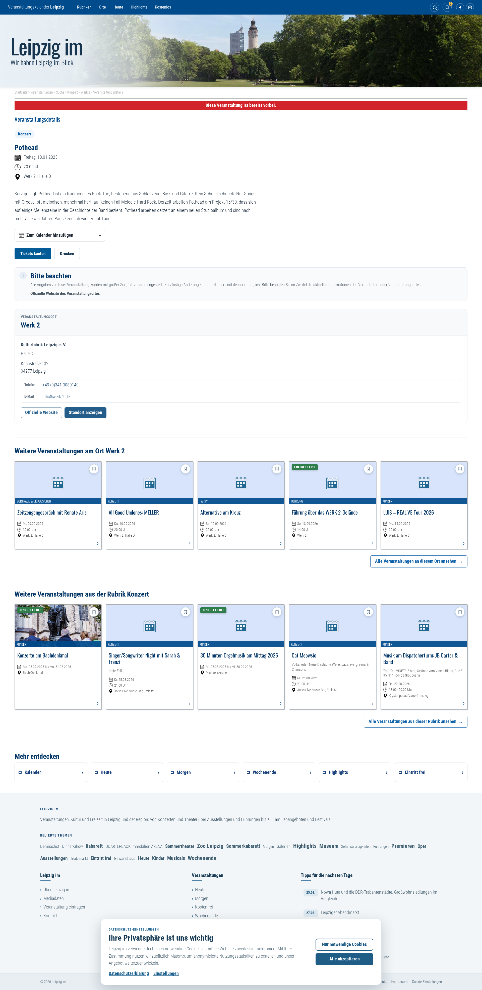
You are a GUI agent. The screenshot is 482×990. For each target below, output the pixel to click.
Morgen (268, 846)
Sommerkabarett (243, 846)
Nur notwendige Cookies (344, 944)
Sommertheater (179, 846)
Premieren (403, 846)
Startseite (21, 92)
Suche (60, 92)
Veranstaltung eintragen (64, 907)
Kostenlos (163, 7)
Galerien (283, 846)
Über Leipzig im (57, 889)
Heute (118, 7)
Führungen (381, 846)
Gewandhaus (124, 858)
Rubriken (84, 7)
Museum (328, 846)
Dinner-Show (72, 846)
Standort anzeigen (85, 412)
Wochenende (202, 858)
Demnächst (49, 846)
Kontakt (50, 915)
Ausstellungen (54, 858)
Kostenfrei (204, 907)
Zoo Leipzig (210, 846)
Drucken (67, 253)
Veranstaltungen (41, 92)
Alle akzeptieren (344, 958)
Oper (421, 846)
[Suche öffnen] (434, 7)
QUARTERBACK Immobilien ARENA (133, 846)
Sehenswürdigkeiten (356, 846)
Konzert (72, 92)
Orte (102, 7)
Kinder (158, 858)
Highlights (139, 7)
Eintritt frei (101, 858)
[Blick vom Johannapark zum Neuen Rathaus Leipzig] (241, 51)
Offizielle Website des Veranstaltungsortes (65, 293)
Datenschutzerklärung (129, 973)
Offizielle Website (41, 412)
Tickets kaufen (32, 253)
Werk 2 (85, 92)
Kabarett (94, 846)
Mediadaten (53, 898)
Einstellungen (166, 973)
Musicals (176, 858)
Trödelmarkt (79, 858)
